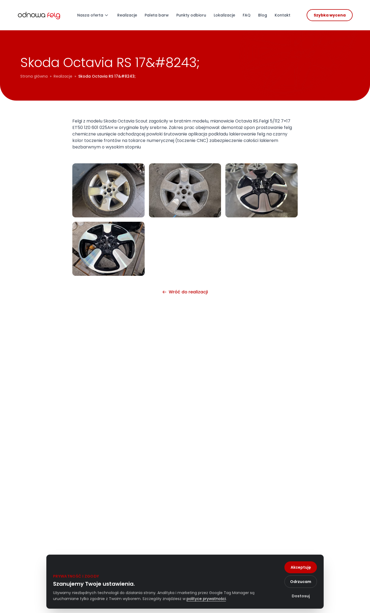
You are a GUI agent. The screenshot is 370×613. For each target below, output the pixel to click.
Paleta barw (157, 15)
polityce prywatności (206, 598)
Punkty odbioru (191, 15)
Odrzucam (300, 581)
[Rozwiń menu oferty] (106, 15)
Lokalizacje (224, 15)
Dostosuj (301, 596)
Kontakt (282, 15)
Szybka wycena (330, 15)
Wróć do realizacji (188, 292)
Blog (262, 15)
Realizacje (127, 15)
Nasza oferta (90, 15)
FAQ (247, 15)
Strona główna (34, 76)
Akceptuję (301, 567)
